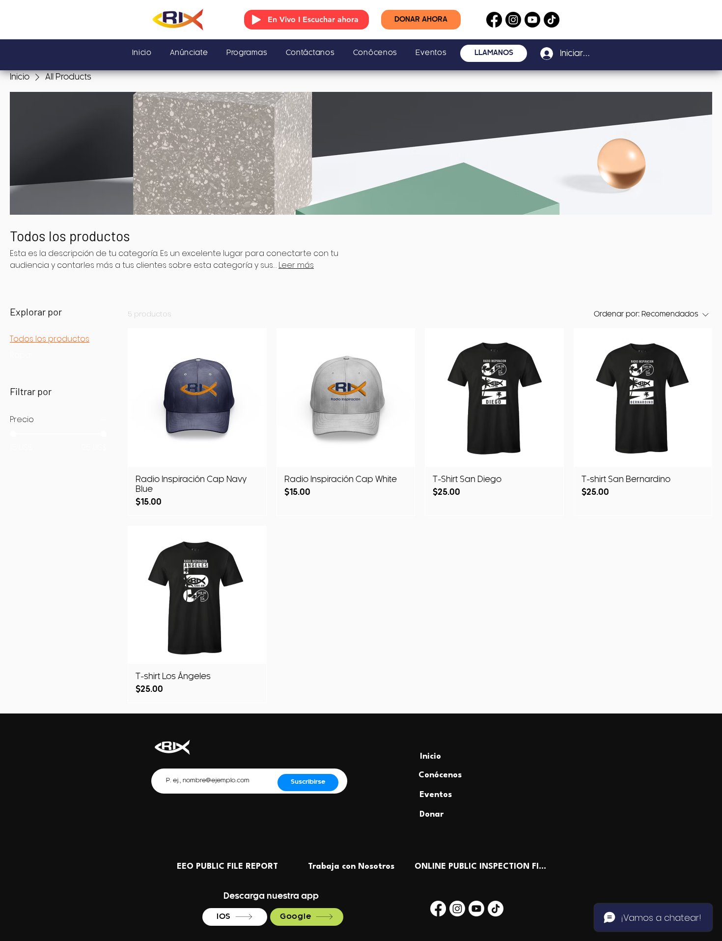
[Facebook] (494, 20)
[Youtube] (532, 20)
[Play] (256, 20)
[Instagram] (513, 20)
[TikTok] (551, 20)
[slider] (13, 434)
